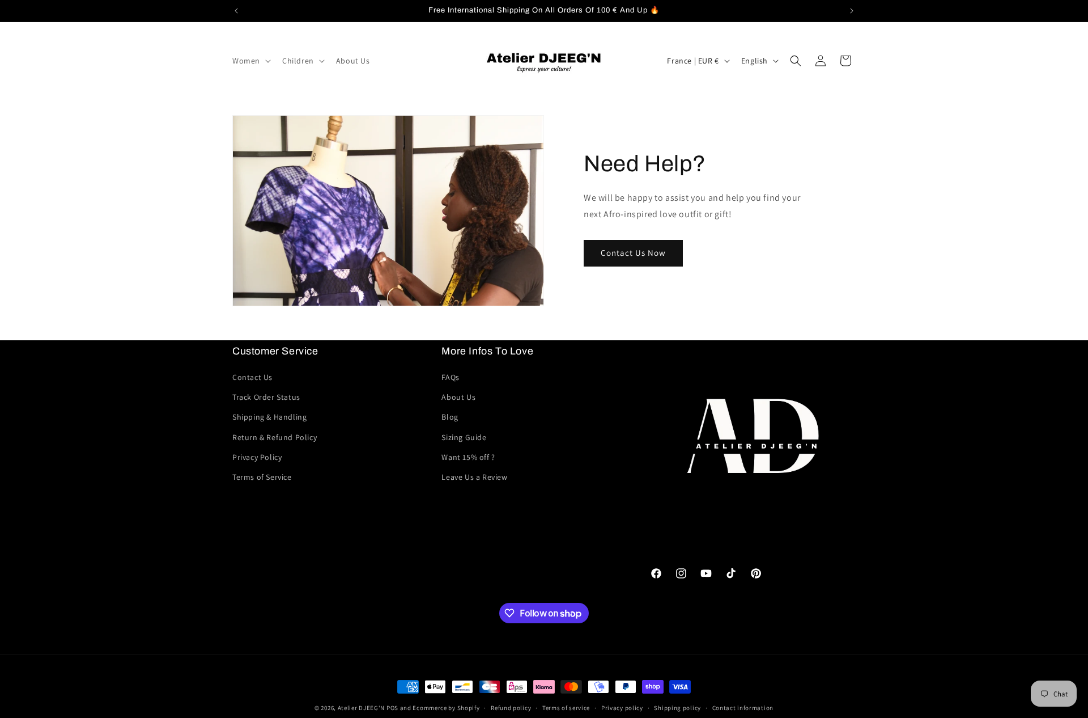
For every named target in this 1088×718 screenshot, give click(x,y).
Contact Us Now (633, 252)
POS (392, 708)
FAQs (450, 377)
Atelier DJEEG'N (361, 708)
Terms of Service (262, 477)
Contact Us (252, 377)
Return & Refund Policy (274, 437)
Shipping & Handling (269, 417)
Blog (449, 417)
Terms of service (566, 708)
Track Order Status (266, 397)
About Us (458, 397)
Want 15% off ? (468, 457)
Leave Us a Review (474, 477)
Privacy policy (622, 708)
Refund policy (511, 708)
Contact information (743, 708)
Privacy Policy (257, 457)
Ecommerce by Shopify (446, 708)
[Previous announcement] (236, 11)
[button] (250, 61)
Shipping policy (677, 708)
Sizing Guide (463, 437)
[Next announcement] (851, 11)
